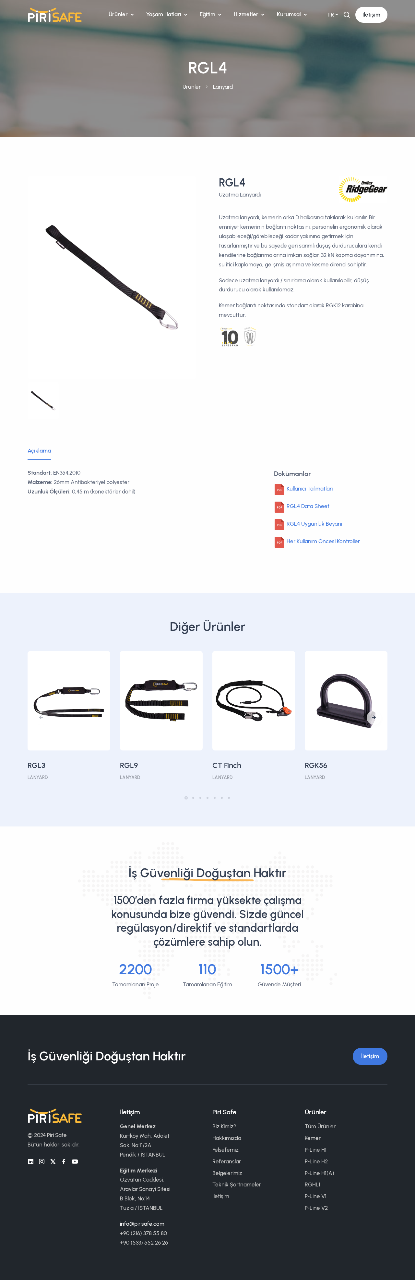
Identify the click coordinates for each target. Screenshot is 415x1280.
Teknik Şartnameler (236, 1184)
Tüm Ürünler (320, 1126)
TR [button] (330, 14)
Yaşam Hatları (164, 14)
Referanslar (226, 1161)
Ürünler (119, 14)
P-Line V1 (315, 1196)
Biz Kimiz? (224, 1126)
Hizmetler (247, 14)
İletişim (371, 14)
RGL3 (36, 765)
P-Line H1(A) (319, 1173)
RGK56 (316, 765)
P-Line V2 (316, 1208)
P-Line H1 (315, 1149)
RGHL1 (312, 1184)
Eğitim (208, 14)
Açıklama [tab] (39, 450)
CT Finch (226, 765)
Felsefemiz (225, 1149)
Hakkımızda (226, 1138)
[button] (374, 717)
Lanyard (223, 86)
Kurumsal (289, 14)
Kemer (313, 1138)
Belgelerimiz (227, 1173)
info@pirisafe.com (142, 1224)
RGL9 (129, 765)
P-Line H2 (316, 1161)
